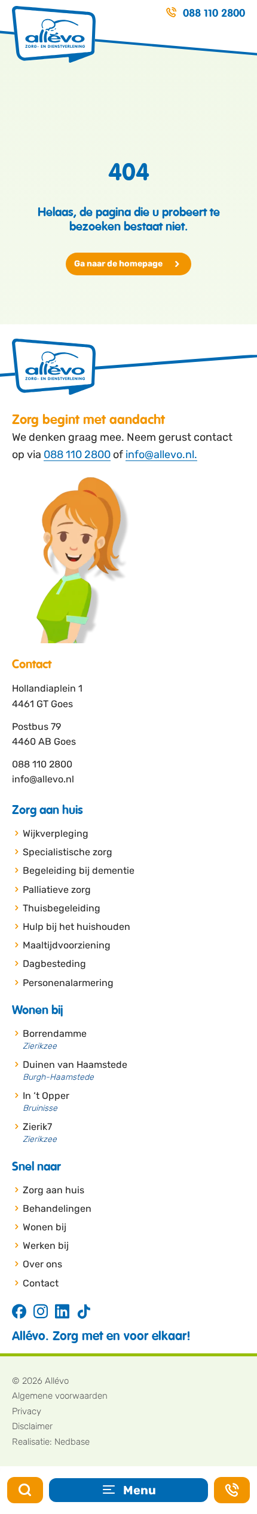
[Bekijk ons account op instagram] (40, 1312)
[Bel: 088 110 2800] (232, 1490)
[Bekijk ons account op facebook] (19, 1312)
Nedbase (72, 1441)
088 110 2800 (77, 454)
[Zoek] (25, 1490)
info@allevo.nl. (161, 454)
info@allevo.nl (43, 779)
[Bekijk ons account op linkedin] (62, 1312)
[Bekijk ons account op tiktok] (84, 1312)
